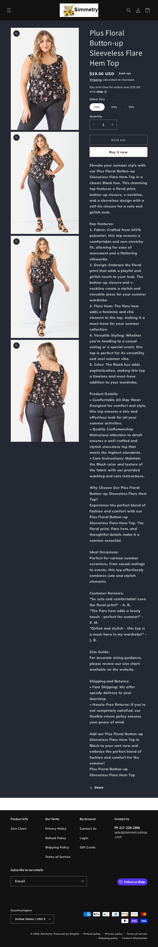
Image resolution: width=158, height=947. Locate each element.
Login (84, 838)
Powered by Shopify (66, 933)
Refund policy (92, 933)
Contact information (134, 938)
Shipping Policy (57, 847)
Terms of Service (58, 857)
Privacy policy (114, 933)
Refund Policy (55, 838)
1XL (99, 108)
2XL (116, 108)
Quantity (96, 116)
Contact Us (88, 828)
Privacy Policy (55, 828)
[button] (8, 10)
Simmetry (47, 933)
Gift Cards (88, 847)
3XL (134, 108)
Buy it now (118, 152)
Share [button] (98, 787)
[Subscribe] (82, 881)
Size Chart (19, 828)
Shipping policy (108, 938)
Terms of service (137, 933)
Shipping (96, 79)
